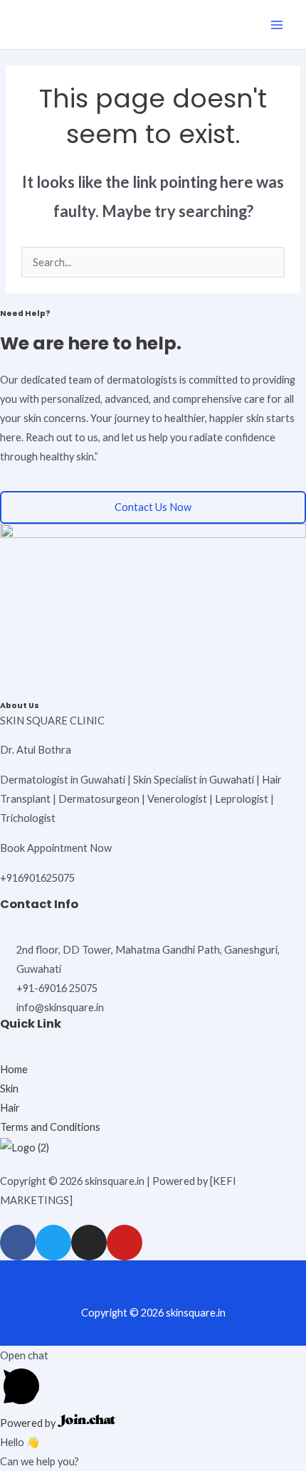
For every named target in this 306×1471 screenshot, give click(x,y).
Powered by (29, 1423)
